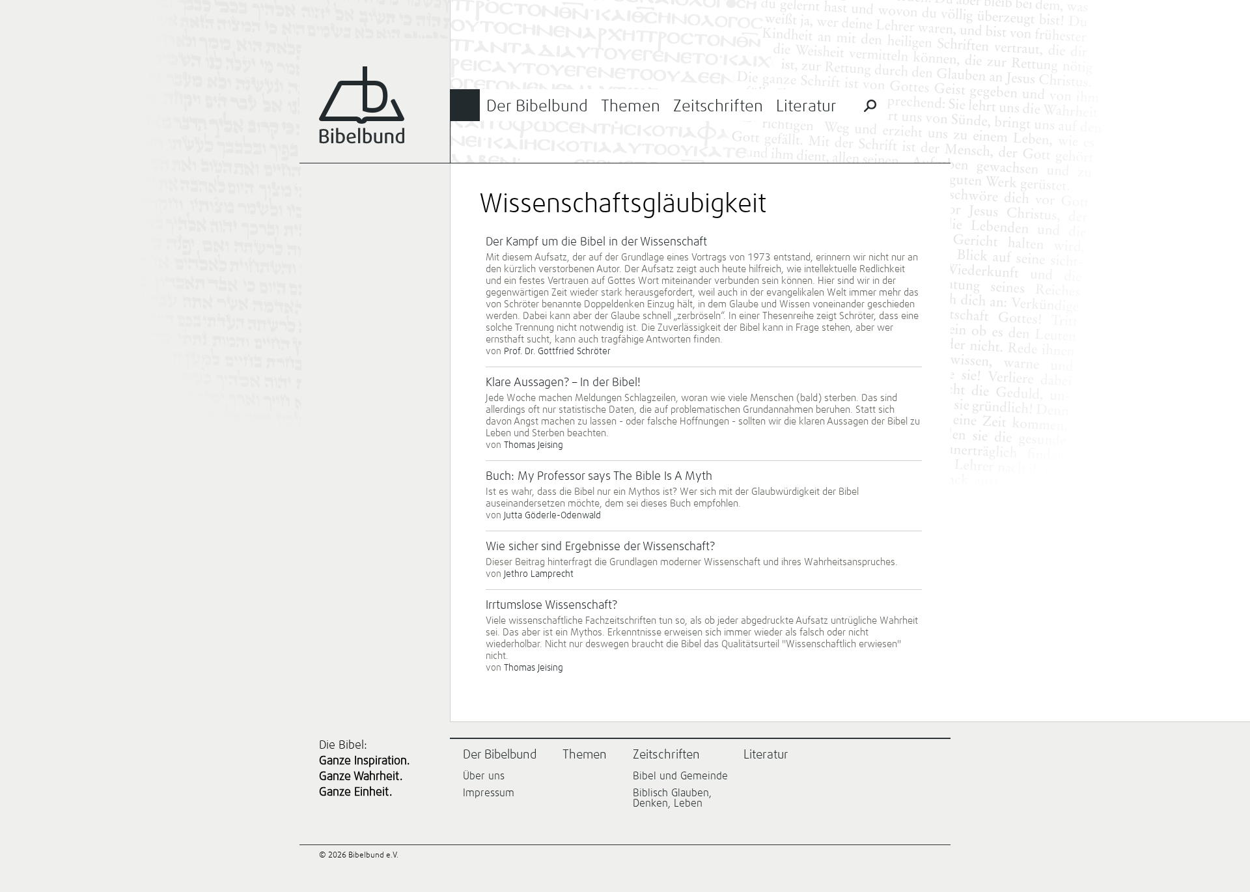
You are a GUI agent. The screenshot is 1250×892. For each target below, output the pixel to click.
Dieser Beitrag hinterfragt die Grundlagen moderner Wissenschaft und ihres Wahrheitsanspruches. (692, 562)
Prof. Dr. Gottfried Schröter (557, 351)
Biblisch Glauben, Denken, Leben (672, 798)
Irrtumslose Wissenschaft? (551, 605)
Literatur (806, 106)
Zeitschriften (718, 106)
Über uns (484, 776)
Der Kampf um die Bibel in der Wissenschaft (596, 242)
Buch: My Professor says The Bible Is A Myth (599, 476)
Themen (630, 106)
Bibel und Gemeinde (680, 776)
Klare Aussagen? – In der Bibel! (563, 383)
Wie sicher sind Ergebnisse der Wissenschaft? (600, 547)
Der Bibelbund (537, 106)
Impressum (488, 793)
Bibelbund (361, 105)
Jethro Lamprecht (539, 574)
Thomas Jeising (533, 445)
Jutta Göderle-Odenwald (552, 515)
